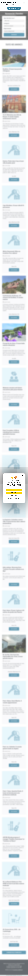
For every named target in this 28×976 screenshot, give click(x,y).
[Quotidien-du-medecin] (8, 2)
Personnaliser (14, 495)
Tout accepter (14, 489)
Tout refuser (14, 492)
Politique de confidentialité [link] (14, 498)
